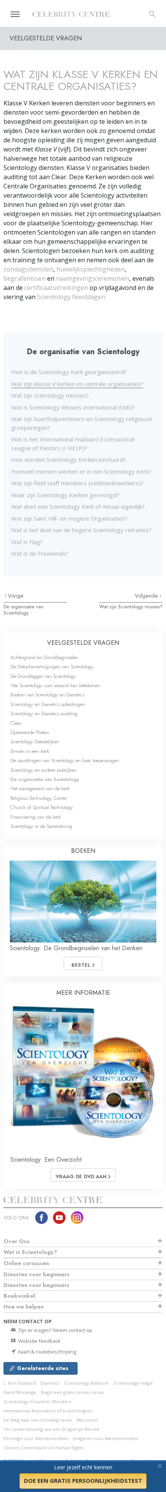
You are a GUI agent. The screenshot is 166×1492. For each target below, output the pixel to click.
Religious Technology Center (38, 798)
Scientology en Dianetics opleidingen (47, 704)
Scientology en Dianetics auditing (44, 713)
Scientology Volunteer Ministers (37, 1401)
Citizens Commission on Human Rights (43, 1447)
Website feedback (39, 1340)
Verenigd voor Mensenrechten (35, 1438)
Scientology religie (133, 1383)
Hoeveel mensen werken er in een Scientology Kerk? (81, 471)
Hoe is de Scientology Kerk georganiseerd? (69, 372)
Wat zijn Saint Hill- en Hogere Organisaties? (69, 518)
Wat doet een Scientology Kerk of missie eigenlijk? (78, 506)
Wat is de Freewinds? (39, 553)
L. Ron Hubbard (19, 1383)
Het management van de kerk (40, 788)
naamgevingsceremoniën (92, 278)
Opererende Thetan (29, 732)
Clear (15, 723)
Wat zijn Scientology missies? (50, 395)
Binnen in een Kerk (29, 751)
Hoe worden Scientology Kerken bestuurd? (68, 459)
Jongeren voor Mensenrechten (105, 1438)
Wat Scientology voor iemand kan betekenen (55, 685)
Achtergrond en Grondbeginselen (44, 657)
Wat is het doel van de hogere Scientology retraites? (81, 530)
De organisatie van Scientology (23, 609)
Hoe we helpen (23, 1306)
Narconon (87, 1420)
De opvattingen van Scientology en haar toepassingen (64, 760)
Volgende (147, 595)
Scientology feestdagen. (71, 297)
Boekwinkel (19, 1296)
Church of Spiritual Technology (41, 807)
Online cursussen (26, 1263)
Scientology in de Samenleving (41, 826)
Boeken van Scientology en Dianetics (47, 694)
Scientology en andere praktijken (43, 770)
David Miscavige (19, 1392)
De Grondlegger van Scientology (43, 676)
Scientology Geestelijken (34, 741)
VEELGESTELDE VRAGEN (83, 642)
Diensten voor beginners (36, 1274)
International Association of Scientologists (47, 1411)
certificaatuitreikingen (56, 287)
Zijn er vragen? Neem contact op (54, 1330)
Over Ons (16, 1241)
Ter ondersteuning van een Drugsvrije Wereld (51, 1429)
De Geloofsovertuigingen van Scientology (51, 666)
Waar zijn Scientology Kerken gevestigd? (65, 495)
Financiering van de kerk (35, 817)
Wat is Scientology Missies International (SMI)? (73, 407)
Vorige (16, 595)
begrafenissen (25, 278)
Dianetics (50, 1383)
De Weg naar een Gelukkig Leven (37, 1420)
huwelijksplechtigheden (90, 269)
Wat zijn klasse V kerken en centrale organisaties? (77, 384)
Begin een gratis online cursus (72, 1392)
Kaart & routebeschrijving (46, 1351)
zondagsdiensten (28, 269)
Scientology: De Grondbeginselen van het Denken (76, 948)
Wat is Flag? (27, 542)
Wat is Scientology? (30, 1252)
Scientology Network (86, 1383)
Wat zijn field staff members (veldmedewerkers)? (77, 483)
